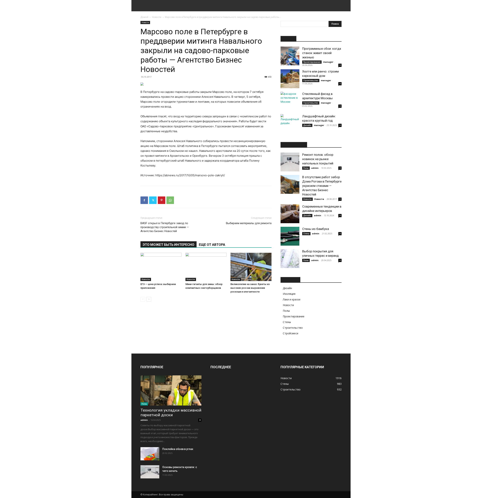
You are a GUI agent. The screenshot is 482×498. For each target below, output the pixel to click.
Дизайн (307, 125)
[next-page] (148, 299)
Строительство (310, 80)
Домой (144, 17)
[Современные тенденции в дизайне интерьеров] (290, 213)
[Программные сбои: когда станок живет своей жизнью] (290, 56)
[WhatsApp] (170, 200)
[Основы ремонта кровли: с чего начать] (149, 471)
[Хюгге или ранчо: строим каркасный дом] (290, 78)
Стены (306, 233)
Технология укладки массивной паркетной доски (170, 412)
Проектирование (311, 62)
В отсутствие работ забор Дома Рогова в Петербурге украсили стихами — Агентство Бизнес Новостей (322, 185)
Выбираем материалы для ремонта (249, 223)
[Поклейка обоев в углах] (149, 453)
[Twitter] (153, 200)
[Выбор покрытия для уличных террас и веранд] (290, 258)
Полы (306, 168)
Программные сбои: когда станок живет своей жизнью (321, 53)
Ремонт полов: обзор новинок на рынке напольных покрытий (317, 159)
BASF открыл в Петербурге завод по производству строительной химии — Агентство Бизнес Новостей (164, 227)
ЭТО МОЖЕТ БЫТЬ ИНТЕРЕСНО (168, 245)
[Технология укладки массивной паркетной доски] (170, 390)
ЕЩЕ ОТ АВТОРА (212, 245)
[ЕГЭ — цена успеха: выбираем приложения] (161, 267)
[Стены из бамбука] (290, 236)
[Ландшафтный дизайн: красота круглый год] (290, 123)
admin (315, 168)
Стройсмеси (290, 333)
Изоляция (289, 294)
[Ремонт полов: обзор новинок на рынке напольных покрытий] (290, 162)
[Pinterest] (161, 200)
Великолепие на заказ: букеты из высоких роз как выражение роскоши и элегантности (250, 288)
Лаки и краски (291, 299)
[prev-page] (142, 299)
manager (328, 61)
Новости (156, 17)
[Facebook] (144, 200)
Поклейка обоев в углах (177, 449)
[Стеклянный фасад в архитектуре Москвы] (290, 101)
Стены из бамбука (315, 229)
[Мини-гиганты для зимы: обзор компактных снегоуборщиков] (206, 267)
